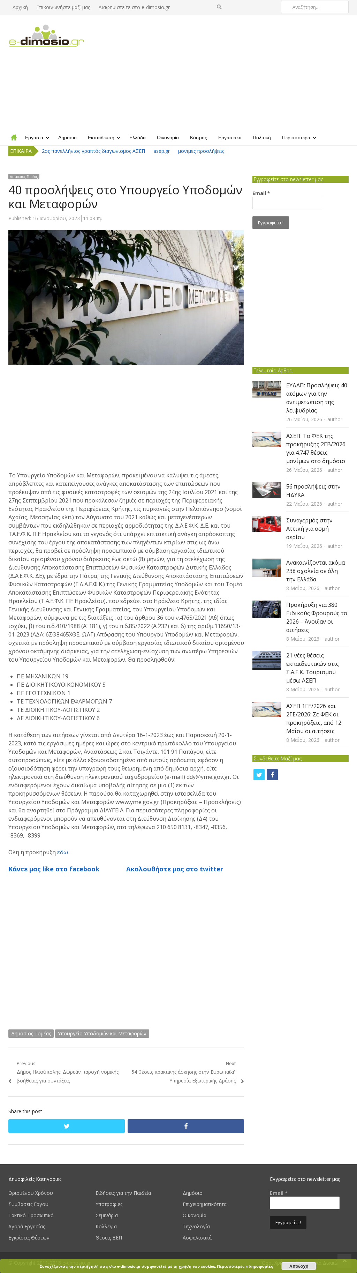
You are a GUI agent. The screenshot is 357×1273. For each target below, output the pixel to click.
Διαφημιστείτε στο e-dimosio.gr (134, 7)
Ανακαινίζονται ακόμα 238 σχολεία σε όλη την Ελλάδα (315, 571)
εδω (62, 852)
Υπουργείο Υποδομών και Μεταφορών (102, 1033)
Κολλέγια (106, 1226)
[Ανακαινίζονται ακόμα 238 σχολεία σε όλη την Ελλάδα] (266, 562)
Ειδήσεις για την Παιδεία (123, 1193)
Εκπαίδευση (101, 137)
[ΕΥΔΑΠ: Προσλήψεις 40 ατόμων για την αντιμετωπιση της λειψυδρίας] (266, 385)
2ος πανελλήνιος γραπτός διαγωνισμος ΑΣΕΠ (93, 151)
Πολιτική (262, 137)
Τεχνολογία (196, 1226)
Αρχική (20, 7)
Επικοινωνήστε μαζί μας (63, 7)
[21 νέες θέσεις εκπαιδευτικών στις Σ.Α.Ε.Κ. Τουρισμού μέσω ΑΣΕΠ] (266, 655)
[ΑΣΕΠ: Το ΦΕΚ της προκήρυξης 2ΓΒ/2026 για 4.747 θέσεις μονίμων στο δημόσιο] (266, 436)
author (334, 419)
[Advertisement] (222, 72)
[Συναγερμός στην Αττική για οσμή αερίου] (266, 520)
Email (261, 193)
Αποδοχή (298, 1266)
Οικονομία (168, 137)
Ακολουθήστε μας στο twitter (174, 869)
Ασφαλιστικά (197, 1237)
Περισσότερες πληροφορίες (245, 1266)
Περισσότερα (296, 137)
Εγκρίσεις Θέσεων (29, 1237)
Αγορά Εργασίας (26, 1226)
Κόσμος (198, 137)
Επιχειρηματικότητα (205, 1204)
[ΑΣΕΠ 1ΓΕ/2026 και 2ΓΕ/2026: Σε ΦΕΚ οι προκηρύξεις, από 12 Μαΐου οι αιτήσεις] (266, 706)
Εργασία (34, 137)
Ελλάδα (137, 137)
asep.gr (161, 151)
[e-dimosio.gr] (48, 36)
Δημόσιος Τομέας (24, 176)
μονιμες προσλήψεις (201, 151)
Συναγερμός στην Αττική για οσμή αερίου (309, 528)
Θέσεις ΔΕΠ (109, 1237)
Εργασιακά (230, 137)
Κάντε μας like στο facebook (53, 869)
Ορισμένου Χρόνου (30, 1193)
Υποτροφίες (109, 1204)
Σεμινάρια (107, 1215)
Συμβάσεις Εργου (28, 1204)
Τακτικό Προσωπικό (31, 1215)
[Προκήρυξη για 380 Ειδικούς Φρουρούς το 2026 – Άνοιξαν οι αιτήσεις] (266, 605)
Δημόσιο (67, 137)
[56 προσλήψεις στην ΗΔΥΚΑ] (266, 486)
